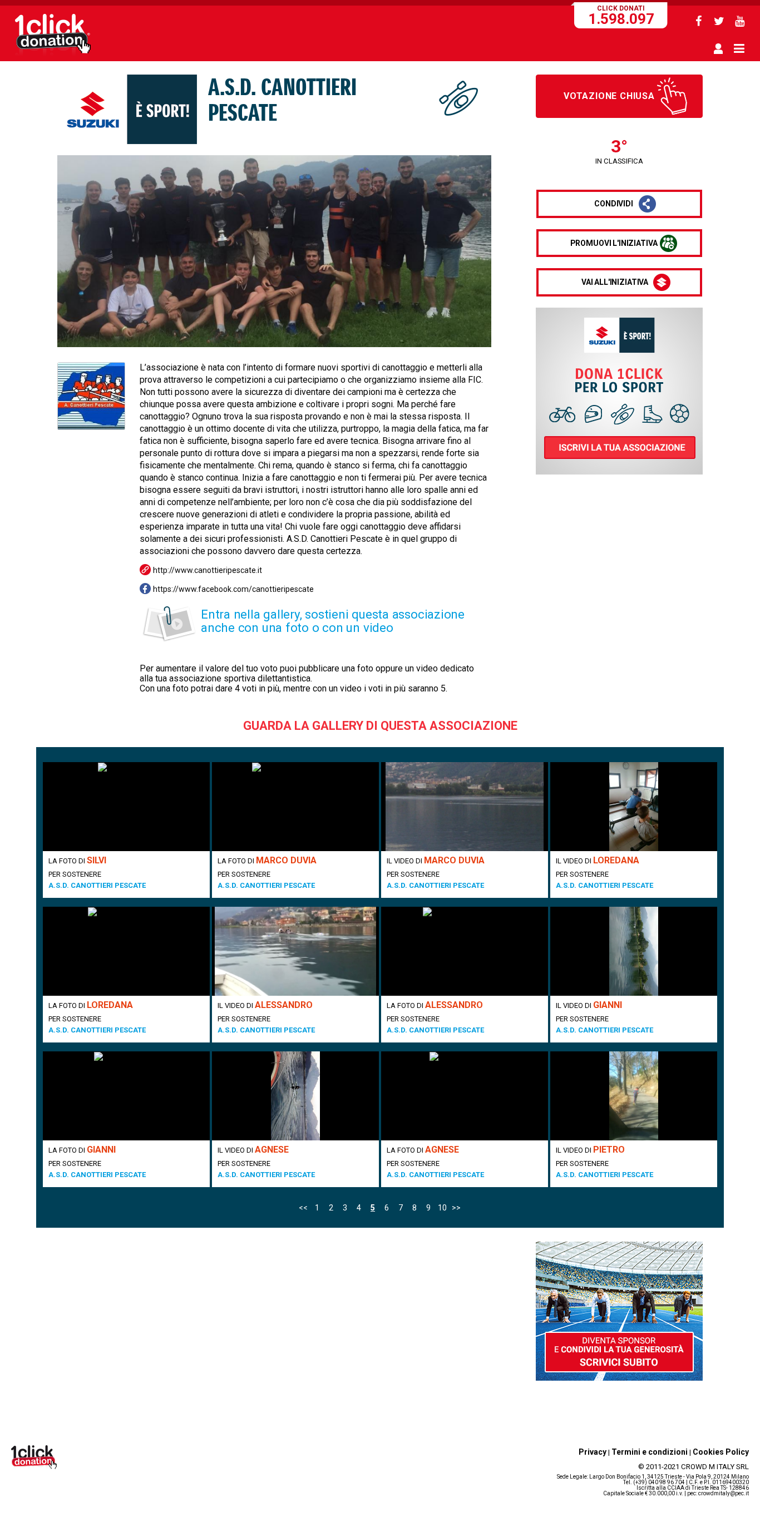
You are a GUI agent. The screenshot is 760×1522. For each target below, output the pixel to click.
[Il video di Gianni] (633, 951)
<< (303, 1207)
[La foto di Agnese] (464, 1095)
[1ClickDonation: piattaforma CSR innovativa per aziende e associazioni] (53, 54)
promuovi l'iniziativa (614, 243)
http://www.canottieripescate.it (207, 570)
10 (442, 1207)
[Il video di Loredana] (633, 806)
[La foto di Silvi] (126, 806)
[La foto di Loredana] (126, 951)
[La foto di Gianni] (126, 1095)
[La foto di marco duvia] (295, 806)
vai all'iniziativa (614, 282)
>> (456, 1207)
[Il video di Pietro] (633, 1095)
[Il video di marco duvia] (464, 806)
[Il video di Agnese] (295, 1095)
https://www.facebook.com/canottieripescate (233, 589)
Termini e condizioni (649, 1451)
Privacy (592, 1451)
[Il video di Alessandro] (295, 951)
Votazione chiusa (609, 96)
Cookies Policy (721, 1451)
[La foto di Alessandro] (464, 951)
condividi (613, 203)
